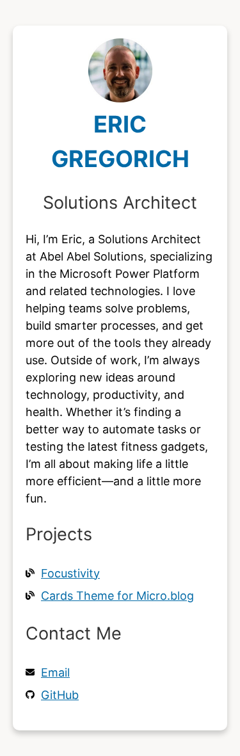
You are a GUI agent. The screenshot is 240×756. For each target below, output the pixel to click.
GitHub (60, 695)
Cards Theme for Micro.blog (117, 595)
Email (55, 672)
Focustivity (70, 573)
